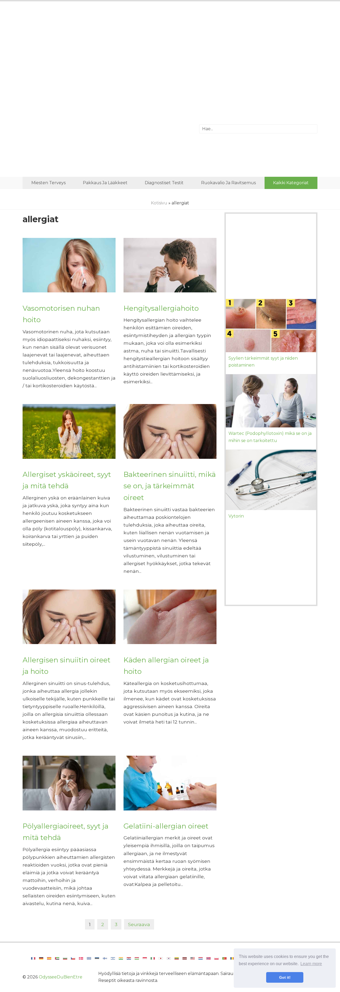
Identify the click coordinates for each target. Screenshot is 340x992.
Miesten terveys (48, 182)
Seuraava (139, 924)
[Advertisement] (170, 49)
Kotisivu (159, 202)
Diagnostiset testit (164, 182)
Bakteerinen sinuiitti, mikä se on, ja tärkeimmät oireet (170, 486)
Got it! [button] (285, 977)
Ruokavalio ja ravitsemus (228, 182)
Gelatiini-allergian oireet (166, 826)
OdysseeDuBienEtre (60, 977)
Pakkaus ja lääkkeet (105, 182)
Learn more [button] (311, 963)
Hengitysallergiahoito (161, 308)
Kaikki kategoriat (291, 182)
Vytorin (236, 516)
